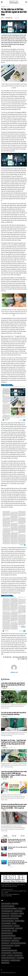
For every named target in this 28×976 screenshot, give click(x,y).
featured (21, 913)
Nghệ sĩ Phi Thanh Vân (7, 933)
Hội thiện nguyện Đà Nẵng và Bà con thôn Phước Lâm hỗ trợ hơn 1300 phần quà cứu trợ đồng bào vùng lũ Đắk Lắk (17, 841)
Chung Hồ (4, 688)
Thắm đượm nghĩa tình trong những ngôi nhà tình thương (17, 847)
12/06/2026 (10, 688)
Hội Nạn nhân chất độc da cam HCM (10, 918)
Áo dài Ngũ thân (5, 960)
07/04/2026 (10, 778)
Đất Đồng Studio (5, 962)
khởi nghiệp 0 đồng (6, 923)
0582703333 (9, 896)
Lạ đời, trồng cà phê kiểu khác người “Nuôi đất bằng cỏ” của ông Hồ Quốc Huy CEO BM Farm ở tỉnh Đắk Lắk (13, 685)
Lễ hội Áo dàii (19, 928)
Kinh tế (7, 6)
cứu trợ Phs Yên (5, 913)
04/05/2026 (11, 716)
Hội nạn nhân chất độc (16, 916)
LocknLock (16, 925)
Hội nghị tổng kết (5, 916)
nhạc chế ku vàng (6, 940)
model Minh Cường (6, 930)
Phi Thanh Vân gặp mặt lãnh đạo (18, 943)
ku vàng (14, 923)
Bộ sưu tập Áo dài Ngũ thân (8, 906)
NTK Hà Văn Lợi (5, 943)
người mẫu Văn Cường (7, 938)
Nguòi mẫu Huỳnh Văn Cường (8, 935)
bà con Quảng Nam (6, 903)
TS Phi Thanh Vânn (17, 953)
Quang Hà (17, 945)
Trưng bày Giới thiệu (6, 953)
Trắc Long (5, 778)
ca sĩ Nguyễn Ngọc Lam (7, 911)
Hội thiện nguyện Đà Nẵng (7, 921)
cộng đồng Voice (18, 911)
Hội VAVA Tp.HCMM (19, 921)
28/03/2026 (10, 810)
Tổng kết (4, 955)
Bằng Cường (15, 903)
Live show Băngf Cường (7, 925)
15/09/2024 (16, 18)
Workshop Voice (18, 955)
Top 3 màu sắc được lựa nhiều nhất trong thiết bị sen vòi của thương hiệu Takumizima (13, 713)
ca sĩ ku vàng (22, 908)
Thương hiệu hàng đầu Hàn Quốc (9, 950)
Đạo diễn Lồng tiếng (15, 960)
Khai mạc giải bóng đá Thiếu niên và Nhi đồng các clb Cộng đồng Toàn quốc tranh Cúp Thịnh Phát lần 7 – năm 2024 (17, 854)
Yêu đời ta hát (20, 958)
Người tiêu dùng (17, 938)
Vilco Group (10, 955)
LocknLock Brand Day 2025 (8, 928)
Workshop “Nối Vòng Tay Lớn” (8, 958)
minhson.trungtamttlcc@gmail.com (12, 894)
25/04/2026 (11, 747)
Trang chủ (3, 6)
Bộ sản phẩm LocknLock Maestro (9, 908)
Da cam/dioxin (14, 913)
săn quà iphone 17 (6, 948)
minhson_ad (9, 18)
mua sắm (14, 930)
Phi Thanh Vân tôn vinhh (7, 945)
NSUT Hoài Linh (15, 940)
